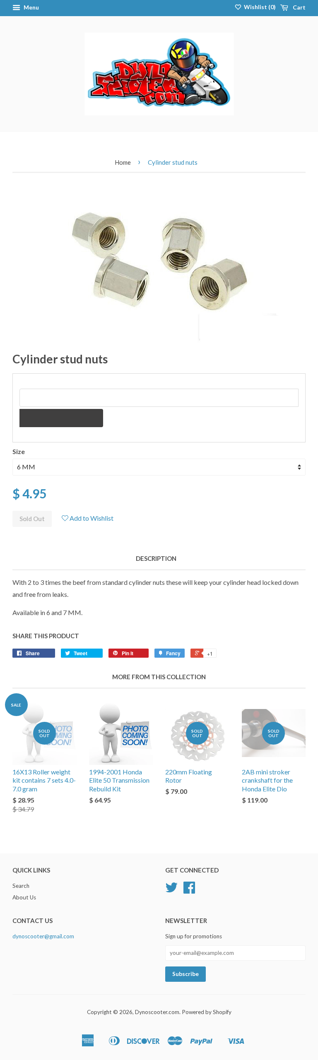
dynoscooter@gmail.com (43, 936)
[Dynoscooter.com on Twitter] (171, 890)
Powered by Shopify (206, 1012)
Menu (30, 7)
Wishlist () (259, 6)
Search (20, 885)
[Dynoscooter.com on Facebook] (189, 890)
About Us (24, 897)
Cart (299, 7)
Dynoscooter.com (157, 1012)
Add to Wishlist (90, 518)
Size (18, 451)
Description (156, 558)
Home (123, 162)
